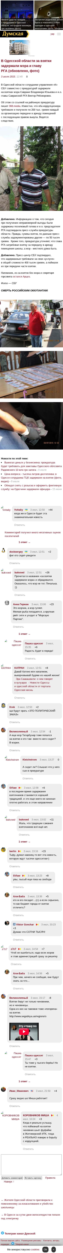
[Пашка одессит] (13, 645)
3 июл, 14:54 (31, 949)
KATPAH (19, 668)
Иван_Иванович (19, 1091)
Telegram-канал (22, 1244)
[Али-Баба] (7, 896)
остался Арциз (21, 276)
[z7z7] (4, 949)
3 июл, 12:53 (25, 707)
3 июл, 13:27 (47, 759)
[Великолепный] (3, 731)
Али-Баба (19, 896)
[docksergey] (3, 552)
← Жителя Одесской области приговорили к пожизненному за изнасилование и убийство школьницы (27, 1204)
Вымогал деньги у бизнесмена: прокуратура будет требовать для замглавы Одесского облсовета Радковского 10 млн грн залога (31, 466)
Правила (50, 1177)
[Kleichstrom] (12, 760)
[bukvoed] (6, 573)
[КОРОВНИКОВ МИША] (10, 1119)
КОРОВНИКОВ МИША (36, 1115)
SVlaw (13, 787)
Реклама (31, 56)
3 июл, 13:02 (39, 819)
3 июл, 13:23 (35, 875)
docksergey (16, 551)
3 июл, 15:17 (38, 998)
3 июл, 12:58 (31, 787)
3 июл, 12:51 (37, 551)
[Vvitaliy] (6, 510)
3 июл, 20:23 (48, 924)
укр (52, 34)
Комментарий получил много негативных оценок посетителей (33, 534)
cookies (35, 1249)
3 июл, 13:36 (35, 896)
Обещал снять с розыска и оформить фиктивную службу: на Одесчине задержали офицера (31, 487)
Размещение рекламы (31, 1240)
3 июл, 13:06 (39, 604)
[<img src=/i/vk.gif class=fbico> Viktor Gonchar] (7, 924)
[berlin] (3, 851)
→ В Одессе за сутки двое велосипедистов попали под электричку (30, 1216)
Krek (12, 707)
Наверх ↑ (9, 1181)
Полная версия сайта (10, 1240)
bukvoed (19, 572)
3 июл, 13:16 (31, 851)
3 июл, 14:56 (35, 973)
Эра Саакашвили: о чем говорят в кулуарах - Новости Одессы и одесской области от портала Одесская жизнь (33, 684)
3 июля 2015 (8, 76)
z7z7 (13, 949)
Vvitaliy (18, 509)
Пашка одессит (34, 643)
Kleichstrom (30, 759)
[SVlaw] (3, 788)
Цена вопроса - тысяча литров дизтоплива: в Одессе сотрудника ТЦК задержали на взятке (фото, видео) (31, 478)
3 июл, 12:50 (37, 509)
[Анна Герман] (7, 604)
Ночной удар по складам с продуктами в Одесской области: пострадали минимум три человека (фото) (16, 24)
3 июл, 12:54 (38, 731)
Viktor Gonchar (24, 924)
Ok (45, 1249)
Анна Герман (21, 604)
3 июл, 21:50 (43, 1091)
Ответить (19, 525)
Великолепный (18, 731)
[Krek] (3, 707)
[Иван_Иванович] (3, 1091)
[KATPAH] (6, 668)
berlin (12, 851)
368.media (14, 106)
